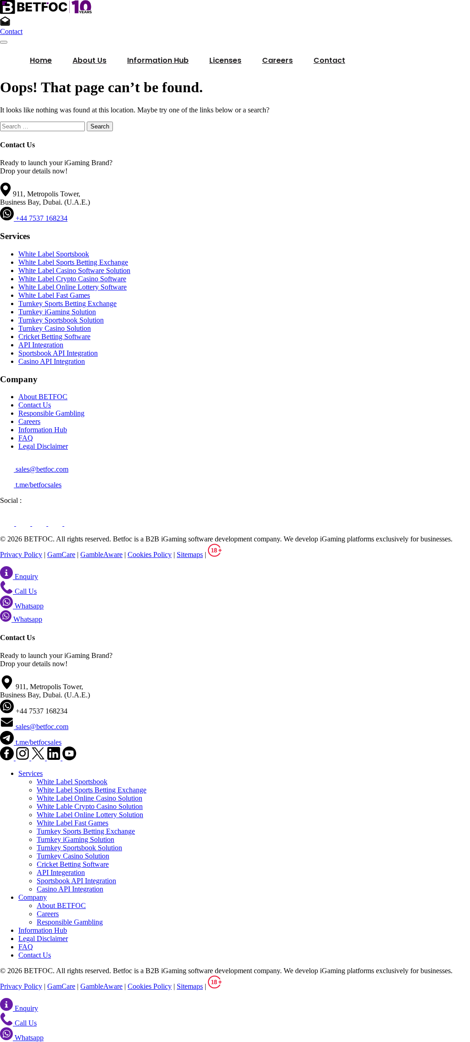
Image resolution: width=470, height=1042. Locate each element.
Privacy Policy (21, 554)
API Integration (40, 345)
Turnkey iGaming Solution (57, 312)
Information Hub (42, 430)
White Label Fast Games (54, 295)
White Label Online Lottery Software (72, 287)
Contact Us (34, 405)
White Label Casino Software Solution (74, 270)
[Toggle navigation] (3, 42)
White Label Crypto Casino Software (72, 279)
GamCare (61, 554)
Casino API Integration (51, 361)
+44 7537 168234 (40, 218)
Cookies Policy (150, 554)
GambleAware (101, 554)
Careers (29, 421)
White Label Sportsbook (53, 254)
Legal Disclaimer (43, 446)
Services (30, 773)
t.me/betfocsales (38, 485)
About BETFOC (42, 397)
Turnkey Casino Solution (54, 328)
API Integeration (61, 872)
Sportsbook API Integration (58, 353)
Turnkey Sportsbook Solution (61, 320)
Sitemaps (190, 554)
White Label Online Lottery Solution (90, 815)
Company (32, 897)
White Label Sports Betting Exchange (73, 262)
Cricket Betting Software (54, 336)
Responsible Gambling (51, 413)
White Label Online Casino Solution (89, 798)
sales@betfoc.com (41, 469)
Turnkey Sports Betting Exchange (67, 303)
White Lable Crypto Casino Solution (90, 806)
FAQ (25, 438)
